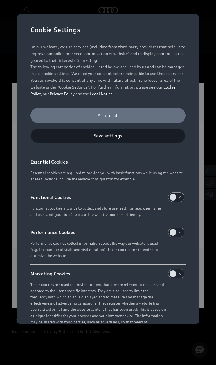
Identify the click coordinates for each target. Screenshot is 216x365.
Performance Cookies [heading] (52, 232)
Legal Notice (101, 93)
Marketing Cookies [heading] (50, 273)
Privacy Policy (62, 93)
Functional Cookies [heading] (50, 197)
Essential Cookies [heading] (49, 162)
